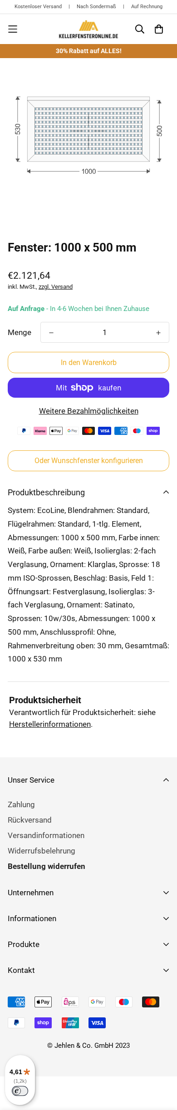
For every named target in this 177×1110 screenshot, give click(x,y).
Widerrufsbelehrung (41, 850)
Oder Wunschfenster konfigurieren (88, 460)
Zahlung (21, 804)
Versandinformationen (46, 835)
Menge (19, 332)
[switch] (20, 1091)
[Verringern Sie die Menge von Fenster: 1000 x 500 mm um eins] (51, 332)
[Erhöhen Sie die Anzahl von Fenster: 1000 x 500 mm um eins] (158, 332)
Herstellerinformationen (50, 724)
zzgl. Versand (56, 286)
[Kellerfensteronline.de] (88, 29)
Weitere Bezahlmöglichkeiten (88, 410)
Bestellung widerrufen (46, 866)
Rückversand (30, 819)
